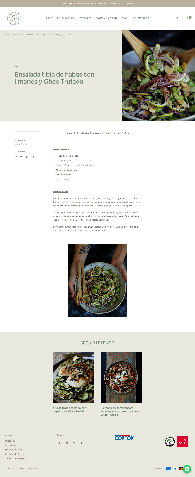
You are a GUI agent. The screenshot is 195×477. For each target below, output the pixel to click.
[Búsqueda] (177, 18)
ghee (17, 67)
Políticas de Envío (14, 449)
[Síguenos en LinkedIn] (81, 442)
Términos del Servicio (16, 458)
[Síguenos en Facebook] (59, 442)
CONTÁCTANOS (141, 18)
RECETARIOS (84, 18)
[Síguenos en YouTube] (74, 442)
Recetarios (10, 445)
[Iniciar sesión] (182, 18)
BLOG (124, 18)
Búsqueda (10, 440)
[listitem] (16, 157)
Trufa (23, 144)
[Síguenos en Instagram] (67, 442)
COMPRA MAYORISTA (106, 18)
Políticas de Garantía (15, 454)
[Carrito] (188, 18)
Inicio (7, 34)
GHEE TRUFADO (18, 34)
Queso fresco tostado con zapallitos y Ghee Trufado (69, 409)
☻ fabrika (32, 469)
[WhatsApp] (187, 469)
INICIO (49, 18)
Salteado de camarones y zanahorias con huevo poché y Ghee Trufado (120, 411)
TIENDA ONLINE (65, 18)
